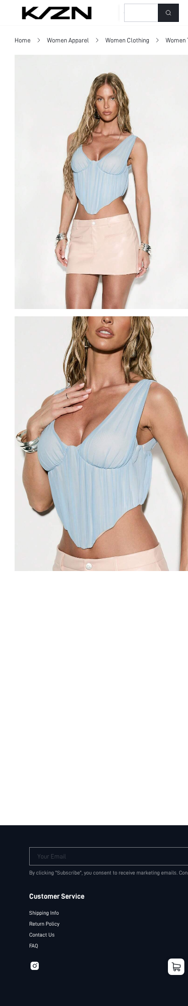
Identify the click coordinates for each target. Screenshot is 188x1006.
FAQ (33, 946)
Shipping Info (44, 913)
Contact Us (42, 935)
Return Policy (44, 924)
